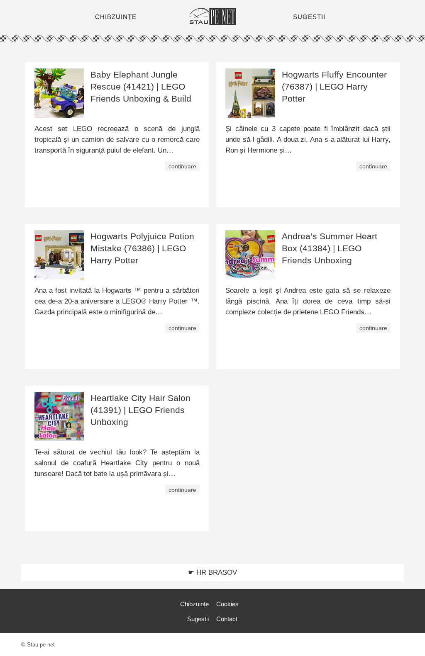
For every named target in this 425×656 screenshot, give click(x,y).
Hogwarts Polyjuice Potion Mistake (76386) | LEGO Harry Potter (142, 248)
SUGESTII (309, 16)
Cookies (227, 603)
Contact (226, 618)
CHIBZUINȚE (116, 16)
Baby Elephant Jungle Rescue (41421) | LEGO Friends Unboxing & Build (140, 86)
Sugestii (198, 618)
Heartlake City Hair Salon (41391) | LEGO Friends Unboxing (140, 410)
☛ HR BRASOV (212, 572)
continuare (182, 166)
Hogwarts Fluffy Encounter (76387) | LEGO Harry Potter (334, 86)
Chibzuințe (194, 603)
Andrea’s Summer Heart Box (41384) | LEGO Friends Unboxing (329, 248)
